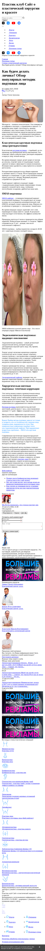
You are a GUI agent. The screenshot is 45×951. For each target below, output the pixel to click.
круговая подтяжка (20, 150)
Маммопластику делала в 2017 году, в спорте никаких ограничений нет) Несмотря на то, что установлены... (20, 684)
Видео (11, 43)
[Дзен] (3, 23)
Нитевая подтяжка (9, 407)
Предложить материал (10, 657)
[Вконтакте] (8, 23)
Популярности (7, 513)
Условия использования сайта (13, 942)
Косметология (14, 38)
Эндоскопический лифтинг (12, 377)
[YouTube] (13, 23)
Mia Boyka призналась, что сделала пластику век (20, 505)
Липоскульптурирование (11, 663)
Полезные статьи (15, 48)
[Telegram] (19, 23)
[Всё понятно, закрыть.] (39, 947)
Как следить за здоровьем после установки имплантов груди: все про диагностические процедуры (22, 488)
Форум (11, 30)
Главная (5, 59)
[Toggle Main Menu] (3, 26)
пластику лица (23, 459)
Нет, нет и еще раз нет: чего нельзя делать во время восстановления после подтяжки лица (23, 483)
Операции (13, 32)
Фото (11, 40)
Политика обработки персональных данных (18, 939)
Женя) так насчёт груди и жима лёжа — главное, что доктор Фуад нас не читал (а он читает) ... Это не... (22, 674)
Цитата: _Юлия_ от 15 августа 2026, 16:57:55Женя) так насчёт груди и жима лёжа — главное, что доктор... (22, 665)
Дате (23, 513)
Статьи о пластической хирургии (14, 63)
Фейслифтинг (7, 471)
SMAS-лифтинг (8, 198)
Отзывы (12, 46)
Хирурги (12, 35)
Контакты (5, 936)
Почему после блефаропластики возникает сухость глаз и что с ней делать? (22, 479)
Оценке (16, 513)
